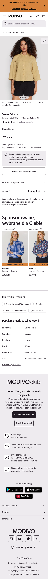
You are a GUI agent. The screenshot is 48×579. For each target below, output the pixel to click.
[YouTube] (20, 538)
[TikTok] (37, 538)
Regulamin (12, 563)
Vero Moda (10, 114)
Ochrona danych (32, 574)
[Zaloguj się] (31, 16)
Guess (5, 358)
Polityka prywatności (22, 567)
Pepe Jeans (7, 352)
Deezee (28, 333)
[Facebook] (28, 538)
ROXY (27, 346)
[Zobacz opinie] (44, 191)
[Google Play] (14, 490)
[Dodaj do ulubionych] (44, 41)
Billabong (6, 340)
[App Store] (33, 490)
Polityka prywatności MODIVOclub (22, 570)
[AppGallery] (24, 496)
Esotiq (5, 346)
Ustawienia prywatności (28, 563)
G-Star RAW (30, 352)
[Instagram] (11, 538)
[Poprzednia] (4, 6)
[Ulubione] (37, 16)
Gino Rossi (7, 333)
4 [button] (17, 122)
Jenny (27, 340)
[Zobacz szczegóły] (44, 182)
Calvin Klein (30, 327)
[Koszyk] (44, 16)
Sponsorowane (7, 229)
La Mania (6, 327)
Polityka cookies (16, 574)
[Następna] (44, 6)
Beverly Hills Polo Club (35, 358)
